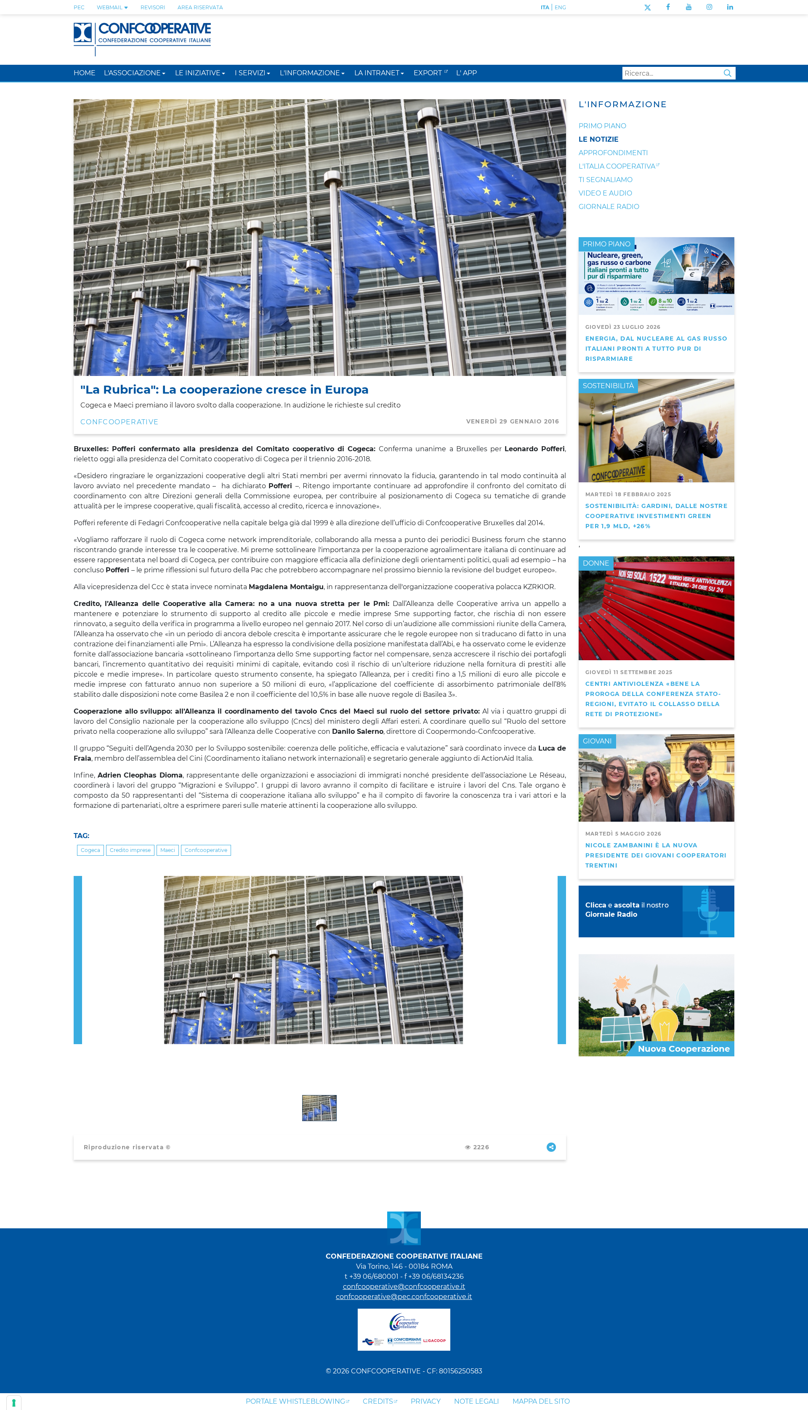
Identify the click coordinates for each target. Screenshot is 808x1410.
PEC (79, 7)
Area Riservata (200, 7)
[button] (164, 73)
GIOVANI (597, 741)
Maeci (167, 850)
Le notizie (599, 139)
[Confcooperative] (142, 39)
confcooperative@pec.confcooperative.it (404, 1297)
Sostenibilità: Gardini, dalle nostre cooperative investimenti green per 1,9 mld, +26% (656, 516)
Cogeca (90, 850)
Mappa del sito (541, 1401)
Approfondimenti (613, 153)
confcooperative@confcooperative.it (404, 1287)
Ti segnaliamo (606, 180)
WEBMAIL (110, 7)
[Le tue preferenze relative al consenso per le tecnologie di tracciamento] (14, 1403)
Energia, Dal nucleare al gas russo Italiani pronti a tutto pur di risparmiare (656, 348)
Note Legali (476, 1401)
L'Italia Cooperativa (617, 166)
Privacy (426, 1401)
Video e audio (605, 193)
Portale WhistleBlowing (295, 1401)
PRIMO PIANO (606, 244)
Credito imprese (130, 850)
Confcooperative (206, 850)
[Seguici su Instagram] (709, 7)
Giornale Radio (609, 207)
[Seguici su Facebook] (668, 7)
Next (562, 881)
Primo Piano (602, 126)
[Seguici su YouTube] (689, 7)
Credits (378, 1401)
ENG (560, 7)
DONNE (596, 563)
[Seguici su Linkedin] (730, 7)
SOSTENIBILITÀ (608, 386)
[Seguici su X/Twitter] (647, 7)
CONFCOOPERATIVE (119, 422)
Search (727, 73)
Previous (78, 881)
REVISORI (153, 7)
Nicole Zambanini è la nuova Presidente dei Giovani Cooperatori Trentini (655, 855)
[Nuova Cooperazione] (656, 1005)
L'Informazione (623, 104)
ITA (545, 7)
